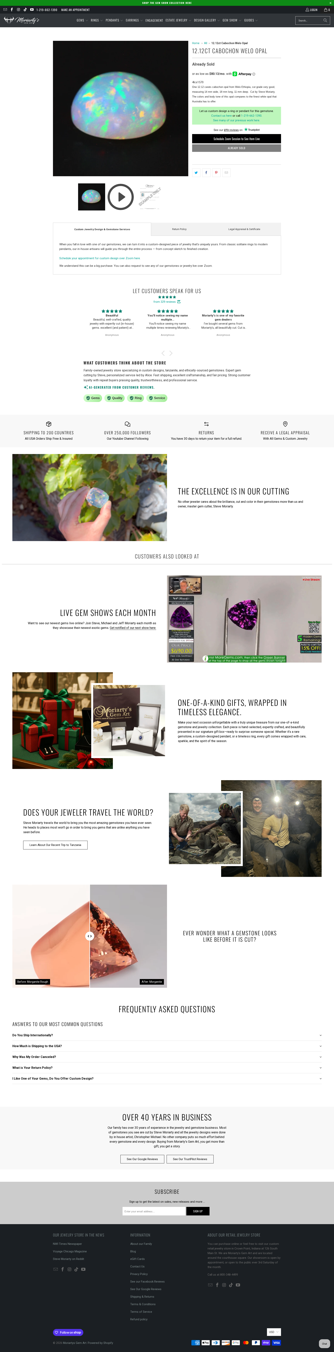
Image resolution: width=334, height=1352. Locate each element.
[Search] (325, 20)
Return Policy (179, 229)
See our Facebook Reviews (147, 1281)
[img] (167, 297)
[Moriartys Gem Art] (22, 20)
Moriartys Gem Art (74, 1343)
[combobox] (312, 20)
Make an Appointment (75, 10)
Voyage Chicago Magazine (70, 1251)
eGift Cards (137, 1259)
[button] (82, 20)
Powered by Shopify (100, 1343)
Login (314, 10)
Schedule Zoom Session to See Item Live (237, 138)
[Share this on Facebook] (206, 172)
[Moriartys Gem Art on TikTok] (25, 10)
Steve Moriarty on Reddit (68, 1259)
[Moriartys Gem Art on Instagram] (18, 10)
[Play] (120, 109)
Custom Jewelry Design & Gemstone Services (102, 229)
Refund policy (138, 1319)
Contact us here (221, 115)
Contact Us (137, 1266)
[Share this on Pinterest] (216, 172)
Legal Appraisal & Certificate (244, 229)
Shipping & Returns (142, 1296)
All (205, 43)
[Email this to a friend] (226, 172)
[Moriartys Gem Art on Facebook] (12, 10)
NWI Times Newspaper (67, 1244)
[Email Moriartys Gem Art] (5, 10)
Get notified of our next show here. (133, 628)
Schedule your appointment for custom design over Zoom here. (100, 258)
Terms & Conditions (143, 1304)
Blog (133, 1251)
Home (195, 43)
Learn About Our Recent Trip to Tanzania (55, 845)
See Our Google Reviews (142, 1159)
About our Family (141, 1244)
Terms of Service (141, 1312)
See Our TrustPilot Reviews (190, 1159)
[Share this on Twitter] (196, 172)
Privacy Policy (139, 1274)
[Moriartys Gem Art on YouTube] (32, 10)
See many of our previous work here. (236, 120)
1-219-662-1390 (47, 10)
